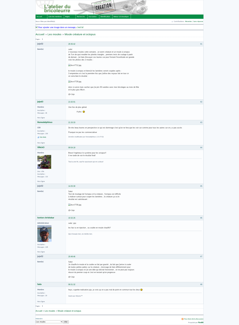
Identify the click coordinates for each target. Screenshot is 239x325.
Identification (105, 17)
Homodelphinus (44, 122)
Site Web (43, 137)
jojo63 (40, 102)
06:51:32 (71, 284)
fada (39, 284)
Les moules (54, 34)
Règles (67, 17)
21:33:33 (71, 122)
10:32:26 (71, 218)
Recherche (81, 17)
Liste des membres (55, 17)
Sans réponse (198, 21)
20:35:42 (71, 44)
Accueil (39, 17)
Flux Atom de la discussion (193, 319)
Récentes (188, 21)
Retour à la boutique (121, 17)
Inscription (93, 17)
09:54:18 (71, 148)
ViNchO (40, 147)
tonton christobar (45, 218)
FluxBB (200, 323)
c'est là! (80, 27)
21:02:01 (71, 102)
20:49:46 (71, 257)
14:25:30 (71, 186)
